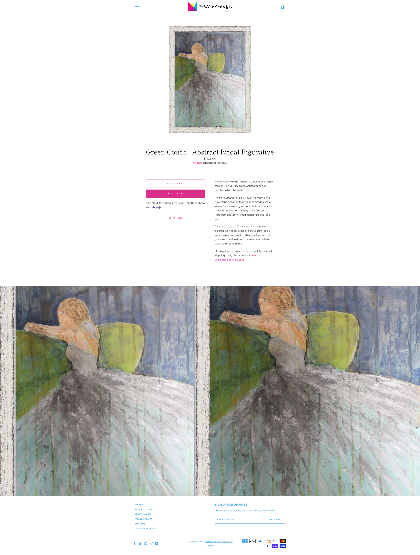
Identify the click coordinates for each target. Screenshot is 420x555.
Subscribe (275, 519)
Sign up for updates (231, 504)
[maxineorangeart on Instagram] (151, 543)
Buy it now (175, 193)
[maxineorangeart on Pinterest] (145, 543)
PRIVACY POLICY (144, 519)
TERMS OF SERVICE (145, 529)
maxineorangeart (213, 541)
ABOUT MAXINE (143, 514)
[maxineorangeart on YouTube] (156, 543)
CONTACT (140, 524)
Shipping (197, 162)
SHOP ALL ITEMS (143, 509)
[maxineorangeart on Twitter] (140, 543)
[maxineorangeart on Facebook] (134, 543)
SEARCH (139, 504)
